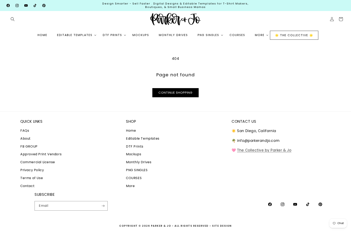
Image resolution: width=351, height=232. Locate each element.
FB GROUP (29, 146)
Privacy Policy (32, 170)
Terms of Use (31, 178)
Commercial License (37, 162)
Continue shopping (175, 92)
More (130, 186)
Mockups (133, 154)
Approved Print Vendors (41, 154)
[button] (12, 19)
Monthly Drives (138, 162)
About (25, 138)
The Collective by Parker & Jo (264, 150)
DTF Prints (134, 146)
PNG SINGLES (137, 170)
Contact (27, 186)
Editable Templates (142, 138)
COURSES (134, 178)
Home (131, 130)
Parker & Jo (161, 226)
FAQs (24, 130)
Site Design (222, 226)
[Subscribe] (103, 206)
